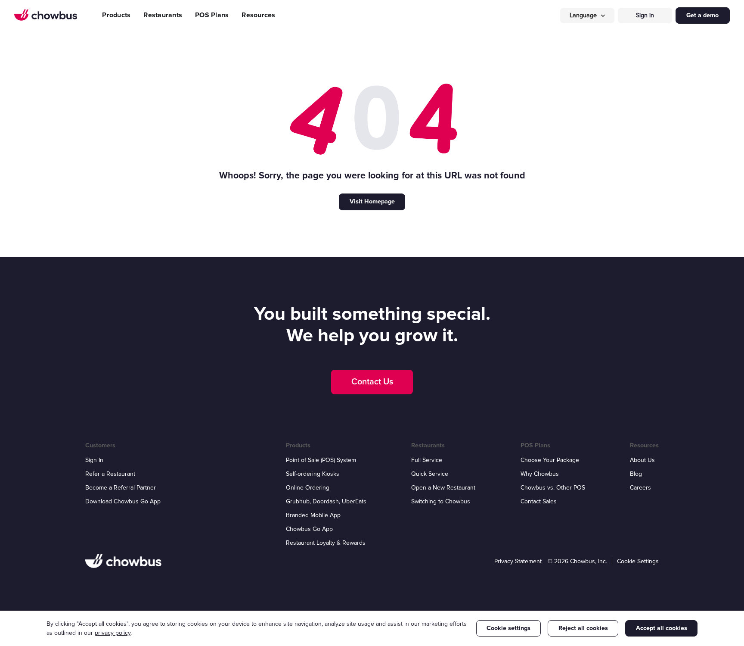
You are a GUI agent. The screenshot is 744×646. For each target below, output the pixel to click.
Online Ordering (307, 487)
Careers (640, 487)
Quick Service (429, 473)
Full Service (426, 460)
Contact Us (372, 382)
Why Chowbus (540, 473)
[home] (45, 15)
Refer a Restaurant (110, 473)
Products (116, 15)
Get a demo (702, 15)
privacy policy (112, 633)
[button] (587, 16)
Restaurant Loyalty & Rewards (326, 542)
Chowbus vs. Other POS (553, 487)
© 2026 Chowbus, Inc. (577, 561)
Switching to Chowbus (440, 501)
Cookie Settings (638, 561)
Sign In (94, 460)
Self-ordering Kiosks (312, 473)
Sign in (645, 15)
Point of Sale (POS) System (321, 460)
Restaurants (162, 15)
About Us (642, 460)
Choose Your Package (550, 460)
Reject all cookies (583, 628)
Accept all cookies (661, 628)
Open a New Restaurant (443, 487)
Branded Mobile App (313, 515)
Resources (258, 15)
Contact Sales (539, 501)
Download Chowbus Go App (123, 501)
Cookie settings (508, 628)
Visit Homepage (372, 201)
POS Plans (212, 15)
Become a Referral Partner (120, 487)
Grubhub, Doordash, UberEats (326, 501)
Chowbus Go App (309, 529)
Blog (636, 473)
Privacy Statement (518, 561)
